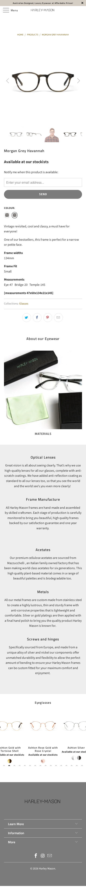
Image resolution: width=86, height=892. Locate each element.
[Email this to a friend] (58, 317)
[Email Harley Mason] (50, 856)
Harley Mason (47, 869)
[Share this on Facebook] (37, 317)
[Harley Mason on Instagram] (43, 856)
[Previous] (8, 80)
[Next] (78, 80)
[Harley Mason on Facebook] (36, 856)
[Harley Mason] (43, 10)
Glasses (23, 303)
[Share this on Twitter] (26, 317)
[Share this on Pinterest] (47, 317)
